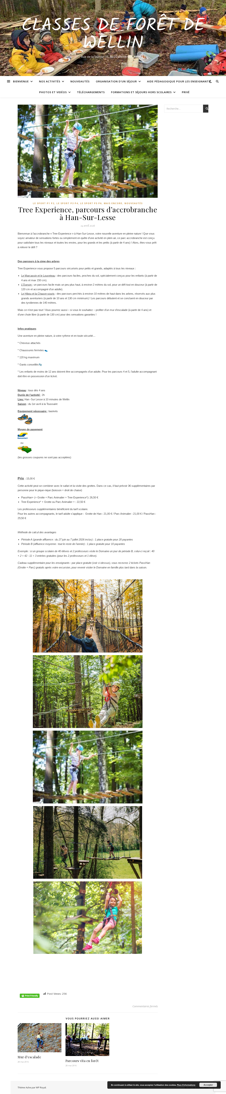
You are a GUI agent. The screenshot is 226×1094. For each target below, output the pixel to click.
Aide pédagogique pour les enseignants (178, 81)
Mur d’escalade (29, 1057)
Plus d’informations (186, 1085)
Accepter (208, 1084)
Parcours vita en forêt (82, 1061)
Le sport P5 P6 (91, 203)
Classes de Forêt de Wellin (113, 34)
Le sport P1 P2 (43, 203)
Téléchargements (91, 92)
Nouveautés (80, 81)
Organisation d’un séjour (116, 81)
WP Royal (41, 1087)
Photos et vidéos (53, 92)
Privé (186, 92)
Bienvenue (21, 81)
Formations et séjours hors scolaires (141, 92)
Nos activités (49, 81)
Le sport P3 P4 (67, 203)
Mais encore (113, 203)
